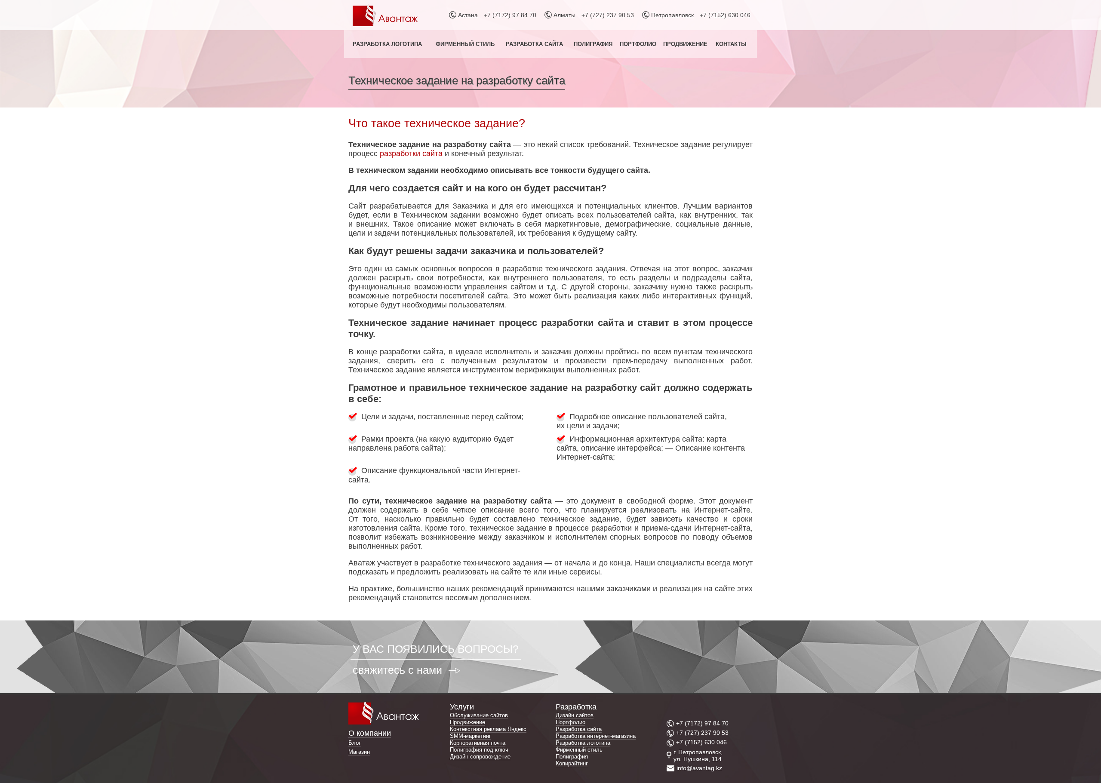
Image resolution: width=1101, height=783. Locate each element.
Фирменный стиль (465, 44)
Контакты (731, 44)
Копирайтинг (572, 763)
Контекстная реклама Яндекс (488, 729)
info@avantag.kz (699, 768)
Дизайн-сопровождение (480, 756)
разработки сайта (411, 153)
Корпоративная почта (477, 743)
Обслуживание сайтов (479, 715)
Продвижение (685, 44)
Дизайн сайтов (575, 715)
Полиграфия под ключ (479, 749)
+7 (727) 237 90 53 (607, 15)
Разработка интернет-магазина (596, 736)
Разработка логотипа (387, 44)
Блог (354, 743)
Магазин (359, 752)
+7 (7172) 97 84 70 (510, 15)
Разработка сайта (534, 44)
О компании (369, 733)
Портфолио (638, 44)
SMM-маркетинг (470, 736)
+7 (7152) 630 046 (725, 15)
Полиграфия (593, 44)
